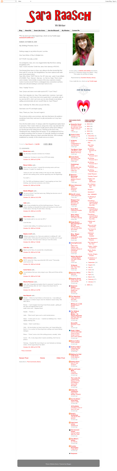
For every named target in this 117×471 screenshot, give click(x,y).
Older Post (61, 358)
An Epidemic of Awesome (92, 258)
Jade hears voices (74, 423)
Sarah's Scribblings (74, 414)
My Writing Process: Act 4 (92, 159)
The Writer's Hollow (74, 439)
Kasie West (74, 209)
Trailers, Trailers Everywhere (92, 247)
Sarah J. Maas (75, 330)
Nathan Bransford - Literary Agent (76, 257)
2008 (88, 285)
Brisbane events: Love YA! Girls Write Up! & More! (76, 228)
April (89, 274)
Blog (20, 30)
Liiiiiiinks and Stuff (91, 222)
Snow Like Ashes (39, 30)
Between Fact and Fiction (75, 200)
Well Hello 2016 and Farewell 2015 (76, 317)
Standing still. (74, 425)
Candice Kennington (74, 446)
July (89, 267)
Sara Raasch (27, 295)
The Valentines (75, 296)
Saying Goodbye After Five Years (75, 433)
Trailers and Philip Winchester (92, 180)
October (90, 140)
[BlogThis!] (46, 144)
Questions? (91, 192)
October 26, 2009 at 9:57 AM (31, 276)
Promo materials (75, 342)
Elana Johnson (28, 258)
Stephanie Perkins (74, 286)
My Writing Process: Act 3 (92, 163)
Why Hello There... (91, 145)
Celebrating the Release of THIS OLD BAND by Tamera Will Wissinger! (75, 382)
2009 (88, 133)
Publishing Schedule (76, 210)
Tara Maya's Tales (76, 149)
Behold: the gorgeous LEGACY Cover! (76, 179)
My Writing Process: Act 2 (92, 166)
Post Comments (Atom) (34, 361)
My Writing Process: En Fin (92, 150)
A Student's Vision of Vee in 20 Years (76, 408)
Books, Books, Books (92, 250)
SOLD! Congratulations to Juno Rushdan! (76, 143)
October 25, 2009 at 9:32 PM (31, 185)
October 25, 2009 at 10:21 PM (32, 197)
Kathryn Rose (75, 361)
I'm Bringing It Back (92, 197)
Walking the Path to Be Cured (76, 355)
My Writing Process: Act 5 (92, 155)
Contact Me (76, 30)
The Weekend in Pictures (92, 239)
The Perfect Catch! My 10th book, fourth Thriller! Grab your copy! (76, 128)
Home (42, 358)
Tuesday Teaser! (93, 176)
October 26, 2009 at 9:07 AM (31, 252)
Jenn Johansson (76, 185)
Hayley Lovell (27, 234)
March (90, 277)
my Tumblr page (92, 81)
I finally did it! (74, 449)
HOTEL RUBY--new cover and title (76, 280)
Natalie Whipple (28, 191)
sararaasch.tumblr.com (26, 37)
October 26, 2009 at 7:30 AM (31, 242)
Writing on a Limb (76, 304)
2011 (88, 129)
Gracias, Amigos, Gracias (93, 254)
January (90, 282)
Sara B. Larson (75, 194)
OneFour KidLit (76, 347)
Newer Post (23, 358)
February (91, 279)
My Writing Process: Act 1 (92, 170)
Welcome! (73, 274)
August (90, 265)
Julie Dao (26, 247)
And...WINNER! (92, 194)
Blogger (69, 464)
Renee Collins (27, 165)
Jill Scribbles (75, 406)
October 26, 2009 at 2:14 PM (31, 290)
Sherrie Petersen (28, 282)
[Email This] (44, 144)
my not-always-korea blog (75, 399)
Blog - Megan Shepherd (75, 234)
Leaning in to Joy (75, 136)
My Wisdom (65, 30)
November (91, 138)
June (89, 269)
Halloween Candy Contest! (91, 234)
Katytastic (74, 453)
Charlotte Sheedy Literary (88, 77)
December (91, 135)
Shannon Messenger (74, 175)
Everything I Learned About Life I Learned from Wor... (93, 203)
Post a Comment (26, 350)
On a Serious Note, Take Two (92, 186)
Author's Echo (75, 134)
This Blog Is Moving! (76, 217)
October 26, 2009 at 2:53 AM (31, 228)
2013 (88, 124)
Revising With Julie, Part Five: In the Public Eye (76, 169)
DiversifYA (74, 323)
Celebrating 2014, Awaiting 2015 (75, 349)
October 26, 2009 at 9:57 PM (31, 347)
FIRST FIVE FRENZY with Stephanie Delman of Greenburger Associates (76, 249)
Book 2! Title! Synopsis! (74, 363)
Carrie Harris (27, 269)
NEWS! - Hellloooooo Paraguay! (74, 188)
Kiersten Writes (75, 272)
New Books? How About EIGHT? (75, 159)
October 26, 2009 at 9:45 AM (31, 264)
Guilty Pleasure (92, 174)
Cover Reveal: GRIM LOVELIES (76, 237)
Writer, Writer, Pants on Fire (75, 215)
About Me (28, 30)
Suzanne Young (76, 278)
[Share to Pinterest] (51, 144)
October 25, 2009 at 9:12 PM (31, 159)
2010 (88, 131)
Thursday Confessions (74, 372)
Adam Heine (27, 216)
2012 (88, 126)
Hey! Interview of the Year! (93, 243)
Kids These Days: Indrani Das (75, 267)
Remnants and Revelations (75, 203)
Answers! (90, 189)
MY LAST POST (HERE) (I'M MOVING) (75, 290)
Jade (24, 203)
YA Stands (74, 265)
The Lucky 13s (75, 378)
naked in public (75, 401)
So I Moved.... (75, 441)
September (91, 262)
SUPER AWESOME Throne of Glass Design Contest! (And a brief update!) (76, 334)
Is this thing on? (75, 357)
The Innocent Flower (75, 430)
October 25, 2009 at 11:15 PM (32, 211)
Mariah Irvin (27, 151)
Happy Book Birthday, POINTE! (76, 393)
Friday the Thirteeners (74, 390)
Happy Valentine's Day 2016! (75, 298)
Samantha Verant (76, 124)
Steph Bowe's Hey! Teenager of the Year (76, 223)
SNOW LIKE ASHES (85, 70)
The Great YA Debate (92, 229)
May (89, 272)
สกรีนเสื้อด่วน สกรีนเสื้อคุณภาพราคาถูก (76, 151)
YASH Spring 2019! (76, 195)
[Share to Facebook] (50, 144)
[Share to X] (48, 144)
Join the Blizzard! (53, 30)
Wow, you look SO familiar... (92, 226)
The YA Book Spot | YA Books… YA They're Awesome (76, 313)
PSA (89, 142)
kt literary (74, 140)
